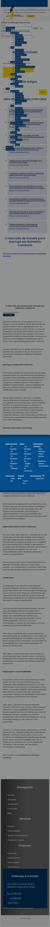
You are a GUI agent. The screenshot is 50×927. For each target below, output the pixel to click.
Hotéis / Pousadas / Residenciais (42, 457)
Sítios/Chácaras (44, 466)
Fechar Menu (43, 475)
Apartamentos (11, 444)
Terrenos (41, 463)
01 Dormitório (13, 448)
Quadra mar (25, 482)
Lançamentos (35, 476)
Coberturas (14, 468)
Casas (21, 444)
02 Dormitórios (13, 452)
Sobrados (28, 463)
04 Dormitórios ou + (13, 463)
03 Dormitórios (13, 457)
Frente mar (10, 476)
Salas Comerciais (41, 450)
